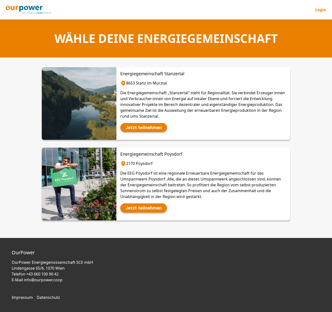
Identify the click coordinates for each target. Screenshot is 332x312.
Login (320, 9)
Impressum (22, 297)
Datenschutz (48, 297)
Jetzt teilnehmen (143, 127)
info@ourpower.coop (43, 280)
